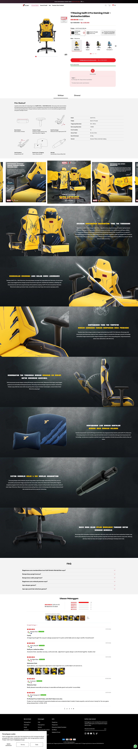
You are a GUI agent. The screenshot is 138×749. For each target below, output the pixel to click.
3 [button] (69, 708)
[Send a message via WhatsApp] (135, 746)
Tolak (36, 744)
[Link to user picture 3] (46, 671)
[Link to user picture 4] (53, 671)
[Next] (116, 46)
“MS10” (73, 78)
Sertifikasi (54, 729)
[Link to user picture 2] (38, 671)
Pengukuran (55, 724)
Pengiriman (54, 722)
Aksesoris (26, 729)
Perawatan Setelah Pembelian (59, 727)
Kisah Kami (26, 724)
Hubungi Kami (41, 724)
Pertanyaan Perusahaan (44, 729)
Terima (23, 744)
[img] (31, 629)
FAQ (39, 722)
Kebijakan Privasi (20, 740)
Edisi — (75, 38)
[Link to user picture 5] (61, 671)
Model (25, 727)
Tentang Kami (27, 722)
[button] (74, 19)
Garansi (40, 727)
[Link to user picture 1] (30, 671)
